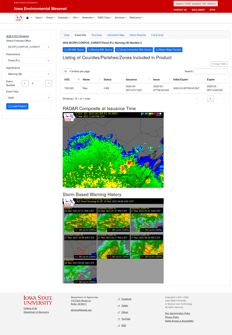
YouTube (125, 318)
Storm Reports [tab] (138, 35)
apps (212, 9)
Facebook (126, 298)
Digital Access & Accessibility (179, 320)
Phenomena (13, 54)
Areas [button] (49, 17)
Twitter (124, 305)
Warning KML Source (101, 49)
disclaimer (198, 9)
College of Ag (30, 308)
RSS (123, 325)
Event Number (10, 83)
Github (124, 312)
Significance (13, 68)
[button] (29, 18)
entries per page (81, 71)
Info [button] (75, 17)
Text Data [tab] (96, 35)
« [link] (197, 98)
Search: (189, 71)
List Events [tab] (157, 35)
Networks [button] (87, 17)
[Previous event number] (25, 83)
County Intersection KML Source (135, 49)
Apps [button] (38, 17)
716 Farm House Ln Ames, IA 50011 (81, 302)
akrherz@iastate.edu (81, 309)
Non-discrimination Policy (177, 313)
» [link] (224, 98)
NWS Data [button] (104, 17)
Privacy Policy (172, 317)
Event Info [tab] (80, 35)
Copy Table (220, 63)
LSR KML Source (75, 49)
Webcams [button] (135, 17)
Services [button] (120, 17)
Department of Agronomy (36, 312)
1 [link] (210, 98)
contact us (180, 9)
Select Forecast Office (18, 40)
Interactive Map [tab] (115, 35)
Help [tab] (66, 35)
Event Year (12, 91)
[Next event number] (48, 83)
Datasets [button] (63, 17)
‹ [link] (203, 98)
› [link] (217, 98)
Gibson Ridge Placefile (169, 49)
